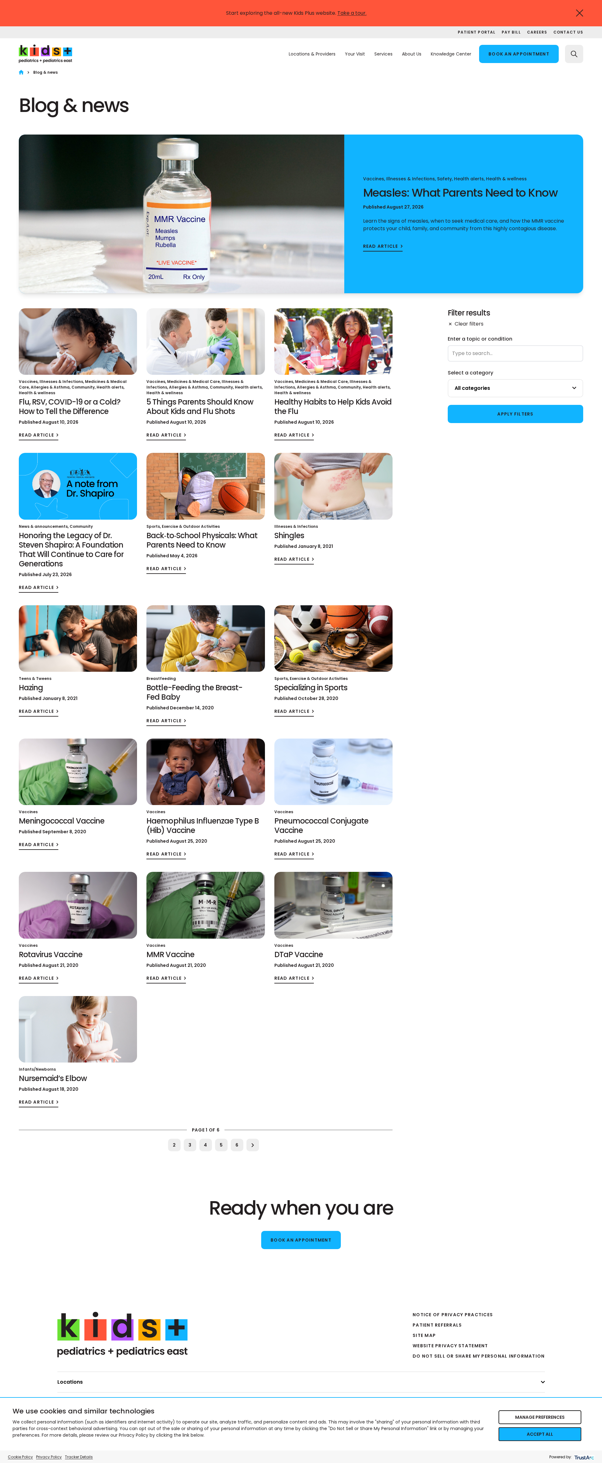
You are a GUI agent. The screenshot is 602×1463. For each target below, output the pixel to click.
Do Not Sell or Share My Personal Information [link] (479, 1356)
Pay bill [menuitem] (511, 32)
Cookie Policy (20, 1457)
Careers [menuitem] (537, 32)
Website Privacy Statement (450, 1346)
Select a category (470, 372)
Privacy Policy (49, 1457)
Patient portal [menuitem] (476, 32)
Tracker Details (79, 1457)
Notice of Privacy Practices (453, 1314)
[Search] (574, 54)
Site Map (424, 1335)
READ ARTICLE (380, 246)
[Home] (21, 72)
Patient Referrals (437, 1325)
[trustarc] (583, 1457)
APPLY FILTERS (515, 414)
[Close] (579, 13)
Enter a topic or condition (480, 338)
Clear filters (469, 323)
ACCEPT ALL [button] (540, 1434)
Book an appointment (518, 54)
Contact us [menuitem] (568, 32)
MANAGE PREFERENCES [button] (540, 1417)
